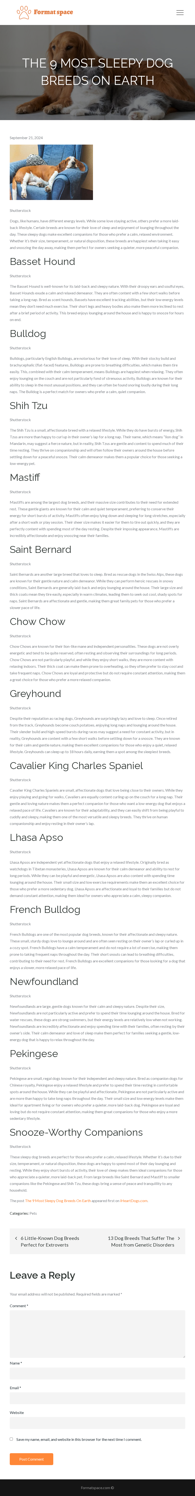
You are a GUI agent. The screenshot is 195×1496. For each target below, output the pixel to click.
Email (15, 1387)
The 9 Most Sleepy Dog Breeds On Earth (58, 1200)
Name (16, 1363)
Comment (19, 1305)
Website (17, 1412)
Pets (33, 1213)
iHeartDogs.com (133, 1200)
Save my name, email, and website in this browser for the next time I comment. (79, 1439)
